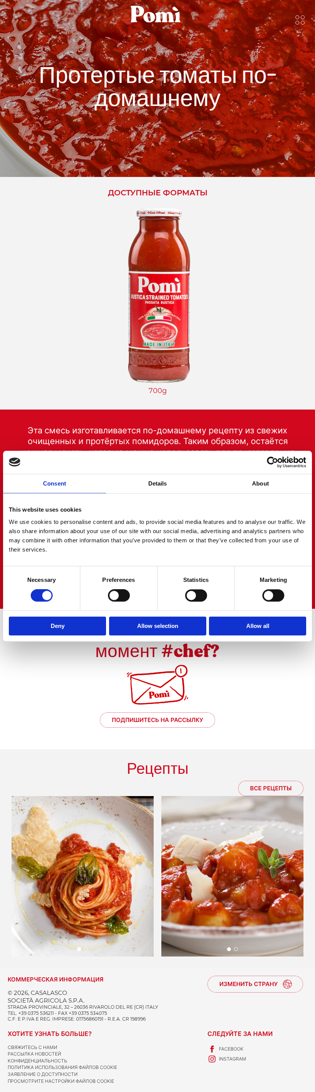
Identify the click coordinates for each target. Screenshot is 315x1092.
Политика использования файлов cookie (62, 1067)
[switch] (119, 596)
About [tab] (260, 483)
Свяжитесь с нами (32, 1047)
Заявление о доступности (43, 1074)
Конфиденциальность (37, 1061)
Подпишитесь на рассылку (157, 720)
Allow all (257, 626)
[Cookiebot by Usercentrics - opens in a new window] (272, 462)
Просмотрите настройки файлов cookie (61, 1081)
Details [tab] (157, 483)
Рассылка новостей (34, 1054)
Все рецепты (271, 788)
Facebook (231, 1049)
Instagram (232, 1059)
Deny (58, 626)
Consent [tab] (54, 483)
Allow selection (157, 626)
